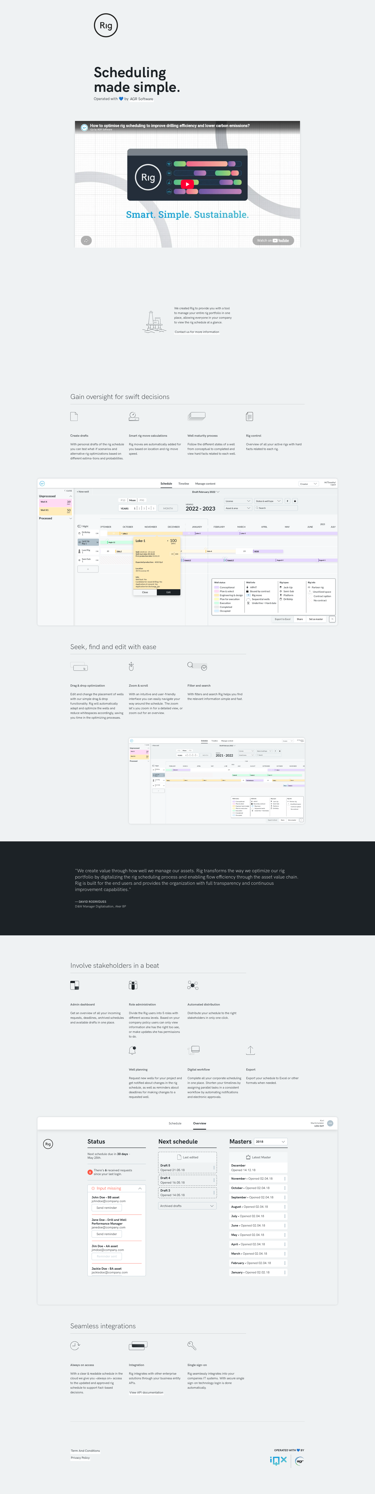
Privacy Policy (80, 1458)
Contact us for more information (197, 332)
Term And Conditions (85, 1451)
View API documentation (146, 1393)
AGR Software (141, 99)
